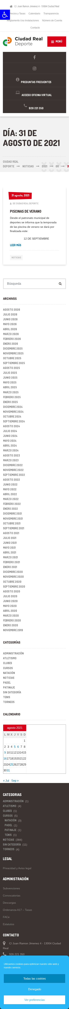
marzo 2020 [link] (11, 615)
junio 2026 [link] (10, 319)
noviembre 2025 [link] (13, 353)
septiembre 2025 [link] (14, 363)
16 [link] (5, 758)
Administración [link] (13, 653)
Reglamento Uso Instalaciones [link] (23, 20)
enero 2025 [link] (10, 402)
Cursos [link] (8, 668)
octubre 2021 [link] (12, 523)
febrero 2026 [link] (12, 338)
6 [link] (18, 746)
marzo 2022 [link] (11, 499)
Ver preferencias (34, 999)
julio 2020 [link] (10, 596)
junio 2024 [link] (10, 435)
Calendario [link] (34, 13)
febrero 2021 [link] (11, 562)
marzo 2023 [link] (11, 460)
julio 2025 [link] (10, 372)
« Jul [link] (6, 780)
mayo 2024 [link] (9, 440)
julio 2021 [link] (9, 538)
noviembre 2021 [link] (13, 518)
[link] (5, 15)
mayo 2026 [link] (10, 324)
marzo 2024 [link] (11, 450)
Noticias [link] (16, 257)
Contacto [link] (35, 27)
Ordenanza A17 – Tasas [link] (17, 909)
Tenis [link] (6, 697)
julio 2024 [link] (10, 431)
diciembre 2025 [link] (13, 348)
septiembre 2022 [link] (14, 474)
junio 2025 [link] (10, 377)
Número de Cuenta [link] (52, 20)
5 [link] (15, 746)
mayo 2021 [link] (9, 547)
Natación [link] (9, 673)
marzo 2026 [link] (11, 334)
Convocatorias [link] (11, 895)
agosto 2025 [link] (11, 368)
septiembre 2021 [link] (13, 528)
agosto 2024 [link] (11, 426)
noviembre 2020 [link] (13, 576)
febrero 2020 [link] (12, 620)
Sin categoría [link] (12, 692)
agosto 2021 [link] (11, 533)
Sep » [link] (15, 780)
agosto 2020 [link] (11, 591)
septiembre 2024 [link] (14, 421)
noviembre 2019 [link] (13, 630)
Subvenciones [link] (11, 888)
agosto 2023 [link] (11, 455)
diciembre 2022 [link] (13, 465)
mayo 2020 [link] (10, 606)
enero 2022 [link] (10, 508)
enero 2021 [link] (10, 567)
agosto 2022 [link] (11, 479)
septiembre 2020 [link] (14, 586)
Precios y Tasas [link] (17, 13)
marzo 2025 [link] (11, 392)
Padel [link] (7, 682)
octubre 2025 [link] (12, 358)
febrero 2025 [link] (12, 397)
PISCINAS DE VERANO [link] (25, 211)
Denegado (34, 989)
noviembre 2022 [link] (13, 470)
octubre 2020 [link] (12, 581)
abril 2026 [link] (10, 329)
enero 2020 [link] (10, 625)
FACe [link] (6, 917)
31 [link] (8, 770)
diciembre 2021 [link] (12, 513)
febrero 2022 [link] (12, 503)
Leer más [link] (29, 245)
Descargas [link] (9, 902)
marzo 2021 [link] (10, 557)
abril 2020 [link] (10, 610)
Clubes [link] (7, 663)
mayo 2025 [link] (9, 382)
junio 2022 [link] (10, 484)
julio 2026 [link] (10, 314)
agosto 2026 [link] (11, 309)
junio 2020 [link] (10, 601)
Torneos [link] (9, 702)
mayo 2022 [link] (9, 489)
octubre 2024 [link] (12, 416)
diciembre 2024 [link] (13, 406)
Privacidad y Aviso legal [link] (17, 868)
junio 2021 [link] (10, 542)
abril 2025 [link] (10, 387)
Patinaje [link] (9, 687)
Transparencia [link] (51, 13)
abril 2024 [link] (10, 445)
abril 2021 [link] (9, 552)
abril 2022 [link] (10, 494)
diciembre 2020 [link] (13, 571)
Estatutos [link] (8, 924)
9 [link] (5, 752)
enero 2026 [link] (10, 343)
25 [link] (11, 764)
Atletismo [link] (9, 658)
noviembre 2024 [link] (13, 411)
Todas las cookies (34, 978)
